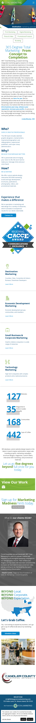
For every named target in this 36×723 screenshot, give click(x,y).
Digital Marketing (25, 32)
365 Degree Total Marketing (22, 706)
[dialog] (18, 716)
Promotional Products (25, 36)
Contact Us (9, 215)
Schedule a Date (10, 633)
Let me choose (6, 719)
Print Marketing (10, 32)
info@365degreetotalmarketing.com (18, 699)
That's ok (30, 719)
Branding (18, 41)
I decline (23, 719)
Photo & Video (8, 36)
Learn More (9, 284)
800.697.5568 (18, 697)
